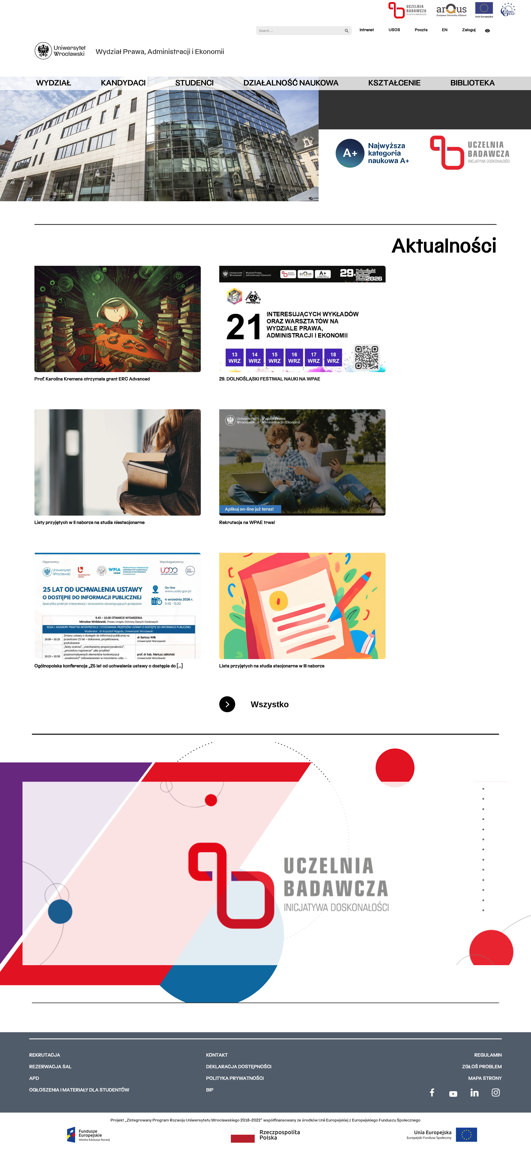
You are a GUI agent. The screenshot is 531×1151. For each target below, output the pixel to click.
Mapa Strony (485, 1079)
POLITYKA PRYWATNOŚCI (235, 1079)
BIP (209, 1090)
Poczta (421, 30)
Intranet (367, 30)
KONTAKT (217, 1055)
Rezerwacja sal (50, 1067)
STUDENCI (194, 83)
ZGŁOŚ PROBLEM (482, 1067)
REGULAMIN (488, 1055)
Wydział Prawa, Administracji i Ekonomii (160, 52)
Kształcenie (394, 83)
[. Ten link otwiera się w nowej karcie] (432, 1093)
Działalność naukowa (291, 83)
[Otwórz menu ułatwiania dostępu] (489, 30)
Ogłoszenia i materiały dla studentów (79, 1090)
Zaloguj (468, 30)
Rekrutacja (44, 1055)
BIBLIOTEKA (473, 83)
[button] (6, 139)
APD (34, 1079)
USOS (394, 30)
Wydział (53, 83)
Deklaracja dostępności (238, 1067)
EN (444, 30)
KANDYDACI (123, 83)
